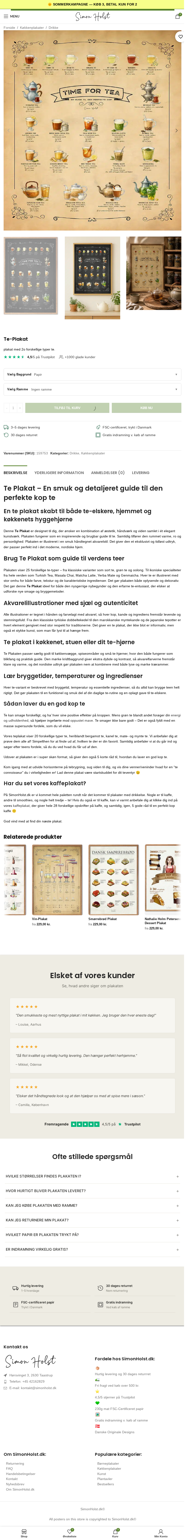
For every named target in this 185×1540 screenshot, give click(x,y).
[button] (8, 130)
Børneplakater (108, 1463)
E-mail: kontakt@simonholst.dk (32, 1388)
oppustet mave (81, 720)
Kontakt (12, 1479)
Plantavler (104, 1479)
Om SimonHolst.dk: (25, 1454)
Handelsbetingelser (20, 1474)
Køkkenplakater (32, 28)
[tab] (15, 472)
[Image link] (47, 1361)
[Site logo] (92, 16)
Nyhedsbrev (15, 1484)
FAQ (9, 1468)
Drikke (53, 28)
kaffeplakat (21, 806)
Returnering (15, 1463)
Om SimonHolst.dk (20, 1489)
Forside (9, 28)
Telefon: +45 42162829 (27, 1381)
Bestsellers (105, 1484)
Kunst (101, 1474)
